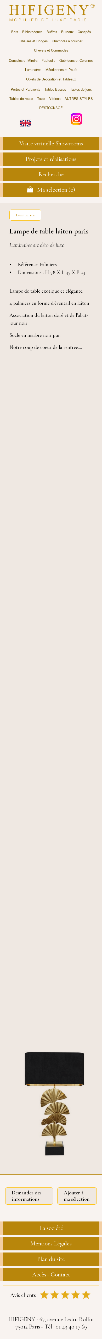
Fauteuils (48, 60)
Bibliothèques (32, 31)
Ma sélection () (54, 190)
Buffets (52, 31)
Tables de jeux (81, 89)
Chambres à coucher (67, 40)
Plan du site (51, 1259)
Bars (14, 31)
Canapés (84, 31)
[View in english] (25, 119)
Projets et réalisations (51, 159)
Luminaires (33, 69)
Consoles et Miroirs (23, 60)
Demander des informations (27, 1196)
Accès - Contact (51, 1274)
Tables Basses (55, 89)
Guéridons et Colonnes (76, 60)
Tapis (41, 98)
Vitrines (54, 98)
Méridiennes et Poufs (61, 69)
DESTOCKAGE (51, 107)
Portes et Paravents (25, 89)
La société (51, 1228)
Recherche (51, 174)
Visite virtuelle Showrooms (51, 143)
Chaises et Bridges (34, 40)
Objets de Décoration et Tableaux (51, 79)
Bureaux (67, 31)
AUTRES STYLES (79, 98)
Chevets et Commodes (51, 50)
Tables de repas (21, 98)
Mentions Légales (51, 1243)
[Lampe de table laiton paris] (51, 1102)
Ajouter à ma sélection (77, 1196)
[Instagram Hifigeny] (76, 118)
